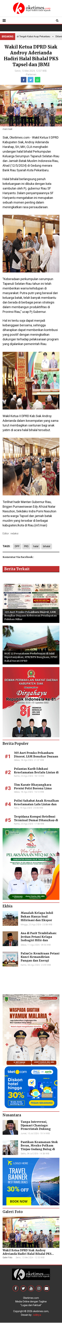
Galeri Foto (7, 1257)
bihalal (46, 546)
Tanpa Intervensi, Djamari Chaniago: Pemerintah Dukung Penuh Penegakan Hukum (40, 1127)
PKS (26, 546)
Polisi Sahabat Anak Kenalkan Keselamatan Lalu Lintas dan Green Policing (36, 804)
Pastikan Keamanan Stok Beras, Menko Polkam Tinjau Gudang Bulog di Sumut (39, 1147)
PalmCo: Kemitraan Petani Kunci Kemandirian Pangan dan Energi (40, 957)
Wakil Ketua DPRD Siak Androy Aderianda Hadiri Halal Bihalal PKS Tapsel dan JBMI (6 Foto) (27, 1254)
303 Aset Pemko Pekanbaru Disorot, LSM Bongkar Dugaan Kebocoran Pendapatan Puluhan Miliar (30, 615)
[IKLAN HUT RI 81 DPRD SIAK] (31, 701)
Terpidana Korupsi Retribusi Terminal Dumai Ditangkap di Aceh (36, 820)
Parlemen (31, 74)
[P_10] (31, 1087)
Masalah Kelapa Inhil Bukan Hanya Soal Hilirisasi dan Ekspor (37, 916)
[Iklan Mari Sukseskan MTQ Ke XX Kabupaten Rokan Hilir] (31, 863)
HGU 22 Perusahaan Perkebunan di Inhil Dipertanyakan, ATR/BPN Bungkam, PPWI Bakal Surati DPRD (30, 657)
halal (35, 546)
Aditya (37, 1314)
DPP (17, 546)
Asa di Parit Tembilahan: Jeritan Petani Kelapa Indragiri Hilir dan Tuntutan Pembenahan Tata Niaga (39, 940)
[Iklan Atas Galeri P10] (31, 1181)
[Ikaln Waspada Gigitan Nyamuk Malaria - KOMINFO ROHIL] (31, 1030)
